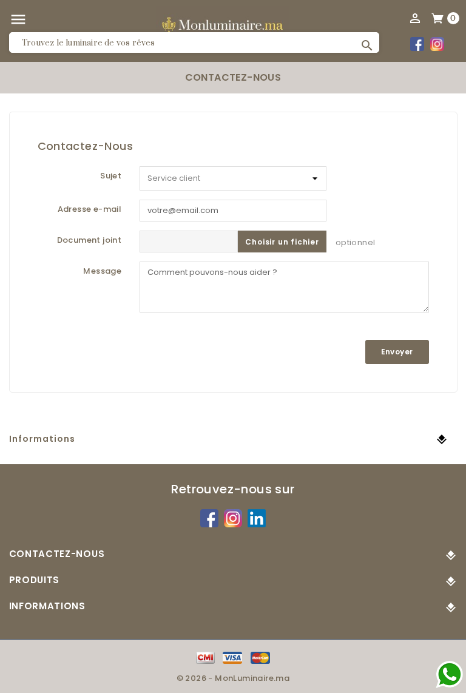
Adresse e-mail (90, 209)
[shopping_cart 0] (438, 17)
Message (102, 271)
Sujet (110, 175)
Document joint (89, 240)
